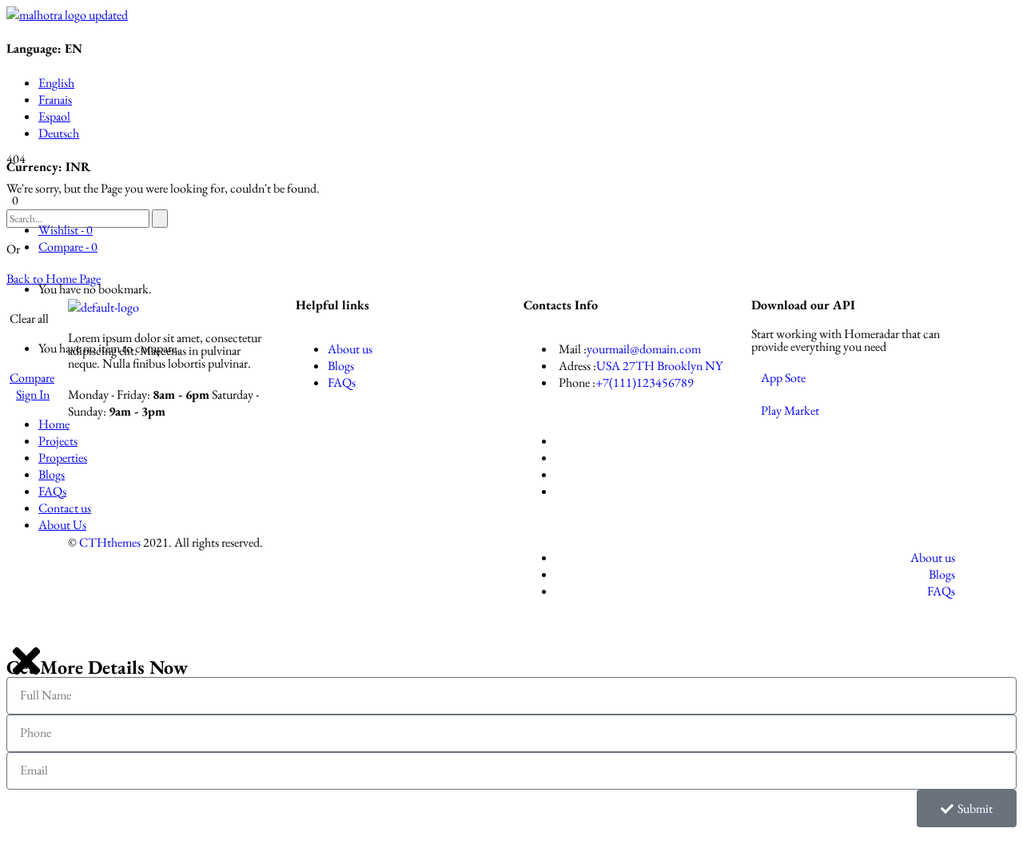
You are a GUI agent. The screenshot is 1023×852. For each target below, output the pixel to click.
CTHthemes (110, 542)
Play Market (790, 410)
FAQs (342, 382)
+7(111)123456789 (644, 382)
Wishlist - (65, 229)
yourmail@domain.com (644, 348)
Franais (55, 99)
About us (350, 348)
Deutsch (58, 133)
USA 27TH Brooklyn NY (659, 365)
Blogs (341, 365)
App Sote (783, 377)
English (56, 82)
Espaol (54, 116)
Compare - (68, 246)
